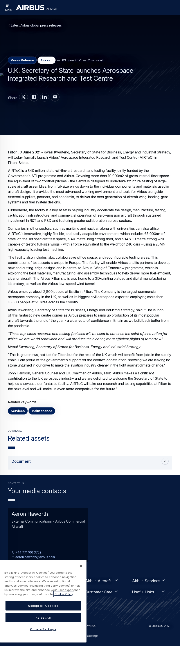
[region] (43, 601)
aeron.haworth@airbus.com (34, 557)
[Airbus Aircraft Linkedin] (44, 97)
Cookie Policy (63, 594)
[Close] (81, 566)
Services (18, 411)
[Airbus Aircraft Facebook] (34, 97)
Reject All (43, 617)
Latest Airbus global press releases (36, 25)
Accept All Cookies (43, 605)
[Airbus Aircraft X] (23, 97)
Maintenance (41, 411)
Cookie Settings (87, 635)
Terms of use (86, 626)
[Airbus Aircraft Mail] (55, 97)
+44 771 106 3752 (27, 552)
